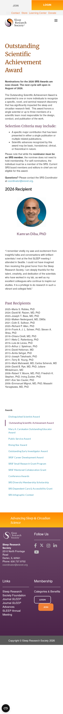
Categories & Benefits (47, 591)
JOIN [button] (16, 5)
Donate (52, 12)
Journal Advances (12, 605)
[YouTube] (36, 552)
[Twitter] (42, 545)
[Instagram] (48, 545)
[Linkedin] (55, 545)
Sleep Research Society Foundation (14, 593)
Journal (12, 599)
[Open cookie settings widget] (6, 708)
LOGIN (42, 599)
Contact (15, 12)
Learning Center (38, 12)
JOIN (46, 607)
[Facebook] (35, 545)
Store (24, 12)
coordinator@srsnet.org (20, 181)
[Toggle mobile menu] (56, 20)
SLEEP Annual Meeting (12, 612)
